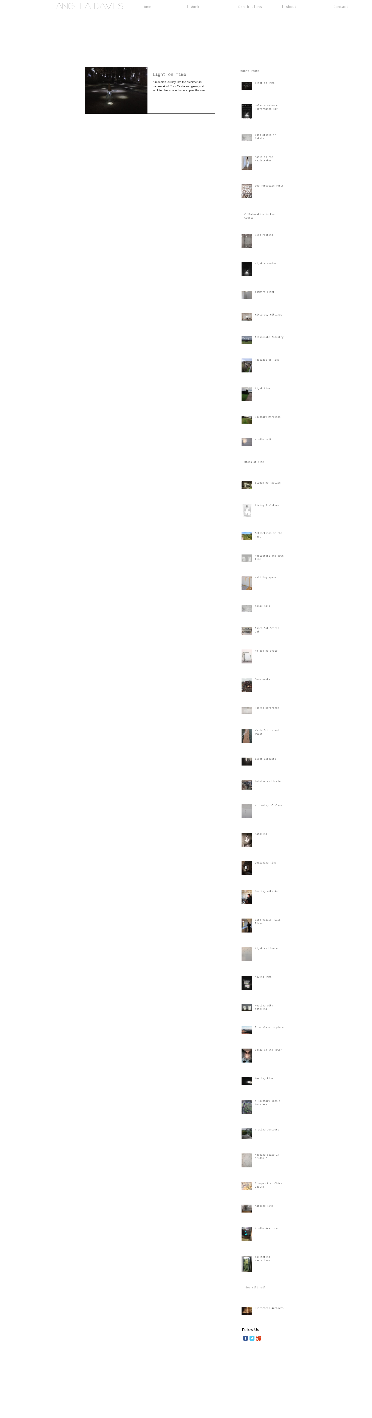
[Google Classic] (258, 1338)
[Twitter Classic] (252, 1338)
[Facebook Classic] (245, 1338)
